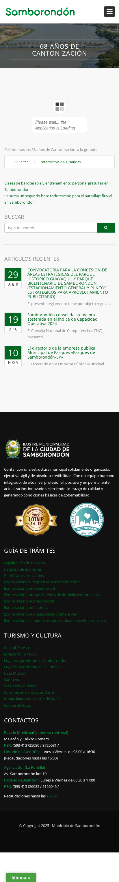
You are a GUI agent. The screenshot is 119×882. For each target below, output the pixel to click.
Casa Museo (14, 673)
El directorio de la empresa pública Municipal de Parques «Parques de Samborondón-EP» (61, 352)
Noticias (75, 162)
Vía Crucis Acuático (20, 686)
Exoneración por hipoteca (26, 607)
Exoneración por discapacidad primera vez (40, 614)
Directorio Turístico (20, 654)
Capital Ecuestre (17, 647)
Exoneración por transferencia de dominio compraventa (52, 594)
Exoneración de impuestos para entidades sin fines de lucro (55, 620)
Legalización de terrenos (25, 562)
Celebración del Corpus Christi (29, 692)
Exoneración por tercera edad (29, 588)
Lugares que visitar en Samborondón (36, 660)
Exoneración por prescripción (29, 601)
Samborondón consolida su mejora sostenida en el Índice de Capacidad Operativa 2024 (62, 319)
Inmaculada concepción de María (32, 698)
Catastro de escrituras (23, 569)
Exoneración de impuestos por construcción (42, 582)
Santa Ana (12, 679)
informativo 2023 (54, 162)
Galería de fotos (17, 705)
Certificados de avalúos (24, 575)
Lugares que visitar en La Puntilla (32, 666)
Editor (23, 162)
